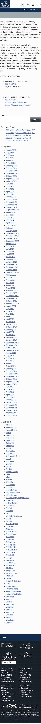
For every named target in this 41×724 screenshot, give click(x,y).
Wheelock (10, 612)
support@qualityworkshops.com (17, 105)
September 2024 (12, 210)
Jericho (9, 508)
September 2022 (12, 272)
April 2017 (10, 332)
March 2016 (10, 366)
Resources (10, 565)
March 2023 (10, 257)
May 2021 (10, 314)
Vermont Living (12, 589)
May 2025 (10, 189)
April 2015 (10, 395)
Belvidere (10, 440)
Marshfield (10, 526)
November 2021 (12, 298)
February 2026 (11, 166)
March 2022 (10, 288)
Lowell (8, 518)
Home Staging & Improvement (17, 498)
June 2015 (10, 389)
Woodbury (10, 620)
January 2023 (11, 262)
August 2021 (11, 306)
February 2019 (11, 330)
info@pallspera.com (7, 681)
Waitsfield (10, 597)
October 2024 (11, 207)
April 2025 (10, 192)
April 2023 (10, 254)
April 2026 (10, 160)
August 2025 (11, 181)
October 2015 (11, 379)
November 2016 (12, 345)
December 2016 (12, 343)
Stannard (9, 576)
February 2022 (11, 290)
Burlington (10, 446)
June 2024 (10, 218)
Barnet (8, 433)
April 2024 (10, 223)
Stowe (8, 578)
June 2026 (10, 155)
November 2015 (12, 376)
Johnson (9, 511)
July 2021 (10, 309)
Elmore (9, 477)
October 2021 (11, 301)
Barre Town (10, 438)
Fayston (9, 479)
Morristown (10, 542)
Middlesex (10, 529)
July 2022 (10, 277)
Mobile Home (11, 532)
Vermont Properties (13, 591)
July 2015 (10, 387)
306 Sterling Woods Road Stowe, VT (20, 130)
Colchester (10, 453)
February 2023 (11, 259)
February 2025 (11, 197)
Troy (8, 584)
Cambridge (10, 451)
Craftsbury (10, 461)
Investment (10, 505)
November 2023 (12, 236)
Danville (9, 464)
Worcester (10, 623)
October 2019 (11, 327)
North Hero (10, 552)
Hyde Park (10, 500)
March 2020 (10, 322)
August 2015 (11, 384)
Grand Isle (10, 482)
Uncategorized (11, 586)
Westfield (9, 607)
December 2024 (12, 202)
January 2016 (11, 371)
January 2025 (11, 199)
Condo (8, 459)
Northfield (10, 555)
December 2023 (12, 233)
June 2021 (10, 311)
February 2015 (11, 400)
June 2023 (10, 249)
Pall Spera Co (11, 560)
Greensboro (10, 485)
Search (35, 119)
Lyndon (9, 521)
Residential (10, 563)
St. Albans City (11, 573)
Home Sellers (11, 495)
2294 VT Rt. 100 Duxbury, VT (17, 141)
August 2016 (11, 353)
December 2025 (12, 171)
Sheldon (9, 568)
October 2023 (11, 238)
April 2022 (10, 285)
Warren (9, 602)
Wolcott (9, 617)
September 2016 (12, 350)
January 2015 (11, 402)
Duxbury (9, 469)
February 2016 (11, 369)
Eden (8, 474)
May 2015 (10, 392)
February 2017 (11, 337)
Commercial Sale (13, 456)
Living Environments (14, 516)
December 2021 (12, 296)
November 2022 (12, 267)
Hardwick (9, 487)
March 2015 (10, 397)
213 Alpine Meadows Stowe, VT (18, 135)
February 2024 (11, 228)
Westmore (10, 610)
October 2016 (11, 348)
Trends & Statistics (13, 581)
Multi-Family (11, 547)
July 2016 (10, 356)
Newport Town (11, 550)
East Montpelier (12, 472)
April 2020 (10, 319)
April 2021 (10, 316)
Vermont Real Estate (14, 594)
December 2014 (12, 405)
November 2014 (12, 408)
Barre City (10, 435)
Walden (9, 599)
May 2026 (10, 158)
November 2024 (12, 205)
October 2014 (11, 410)
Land (8, 513)
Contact (5, 638)
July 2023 (10, 246)
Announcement (12, 427)
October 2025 (11, 176)
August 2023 (11, 244)
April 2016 (10, 363)
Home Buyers (11, 490)
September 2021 (12, 303)
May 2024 (10, 220)
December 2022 (12, 264)
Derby (8, 466)
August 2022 (11, 275)
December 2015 (12, 374)
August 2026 (11, 150)
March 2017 (10, 335)
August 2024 (11, 212)
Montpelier (10, 537)
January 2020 (11, 324)
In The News (11, 503)
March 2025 (10, 194)
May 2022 (10, 283)
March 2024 (10, 225)
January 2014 (11, 415)
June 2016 (10, 358)
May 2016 (10, 361)
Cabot (8, 448)
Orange (9, 558)
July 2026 (10, 153)
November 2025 (12, 173)
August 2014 (11, 413)
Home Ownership (13, 492)
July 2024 (10, 215)
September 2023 (12, 241)
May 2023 (10, 251)
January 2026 (11, 168)
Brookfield (10, 443)
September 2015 (12, 382)
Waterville (10, 604)
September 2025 (12, 179)
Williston (9, 615)
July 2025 (10, 184)
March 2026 (10, 163)
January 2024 (11, 231)
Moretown (10, 539)
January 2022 (11, 293)
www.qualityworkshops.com (16, 102)
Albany (9, 425)
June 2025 (10, 186)
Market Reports (12, 524)
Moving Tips (11, 545)
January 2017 (11, 340)
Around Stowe (11, 430)
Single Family (11, 571)
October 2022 (11, 270)
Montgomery (11, 534)
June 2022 (10, 280)
